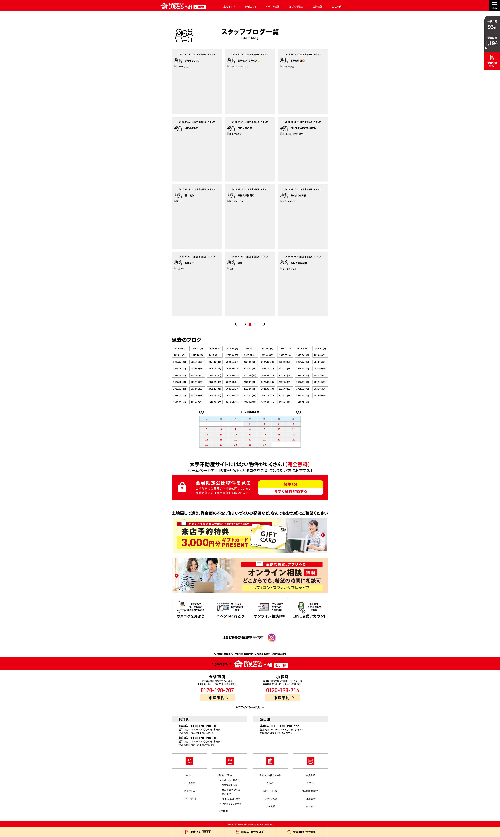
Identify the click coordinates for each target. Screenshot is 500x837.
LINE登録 (270, 806)
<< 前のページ (235, 324)
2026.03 (267, 348)
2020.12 (267, 395)
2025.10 (197, 355)
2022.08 (232, 382)
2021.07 (302, 388)
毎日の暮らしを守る (231, 803)
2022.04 (302, 382)
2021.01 (250, 395)
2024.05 (179, 368)
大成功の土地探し (230, 780)
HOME (189, 775)
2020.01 (302, 402)
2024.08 (285, 362)
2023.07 (197, 375)
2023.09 (320, 368)
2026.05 (232, 348)
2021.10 (250, 388)
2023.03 (267, 375)
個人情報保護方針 (310, 790)
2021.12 (214, 388)
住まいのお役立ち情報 (270, 775)
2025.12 (320, 348)
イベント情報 (272, 6)
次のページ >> (264, 324)
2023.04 (250, 375)
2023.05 (232, 375)
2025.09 (214, 355)
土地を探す (229, 6)
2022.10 (197, 382)
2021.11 (232, 388)
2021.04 (197, 395)
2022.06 (267, 382)
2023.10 (302, 368)
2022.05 (285, 382)
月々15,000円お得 (231, 798)
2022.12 (320, 375)
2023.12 (267, 368)
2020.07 (197, 402)
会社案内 (337, 6)
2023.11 (285, 368)
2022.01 (197, 388)
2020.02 (285, 402)
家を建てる (251, 6)
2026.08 (179, 348)
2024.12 (214, 362)
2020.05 (232, 402)
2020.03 (267, 402)
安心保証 (226, 794)
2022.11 (179, 382)
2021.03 (214, 395)
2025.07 (250, 355)
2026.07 (197, 348)
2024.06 (320, 362)
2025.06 (267, 355)
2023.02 (285, 375)
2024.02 (232, 368)
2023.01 (302, 375)
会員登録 (310, 775)
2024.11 (232, 362)
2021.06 (320, 388)
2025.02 (179, 362)
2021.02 (232, 395)
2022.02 (179, 388)
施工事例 (223, 811)
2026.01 (302, 348)
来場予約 (217, 697)
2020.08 (179, 402)
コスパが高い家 (229, 785)
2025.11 (179, 355)
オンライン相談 (270, 798)
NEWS (270, 783)
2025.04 (302, 355)
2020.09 (320, 395)
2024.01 (250, 368)
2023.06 (214, 375)
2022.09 (214, 382)
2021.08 (285, 388)
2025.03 (320, 355)
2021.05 (179, 395)
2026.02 (285, 348)
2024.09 (267, 362)
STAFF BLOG (270, 790)
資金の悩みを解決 (231, 789)
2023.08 (179, 375)
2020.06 (214, 402)
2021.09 (267, 388)
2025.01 (197, 362)
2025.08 (232, 355)
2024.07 (302, 362)
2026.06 (214, 348)
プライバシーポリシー (251, 707)
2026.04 (250, 348)
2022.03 (320, 382)
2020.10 (302, 395)
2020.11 (285, 395)
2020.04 (250, 402)
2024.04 (197, 368)
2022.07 (250, 382)
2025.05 (285, 355)
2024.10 (250, 362)
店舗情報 (318, 6)
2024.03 (214, 368)
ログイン (310, 783)
